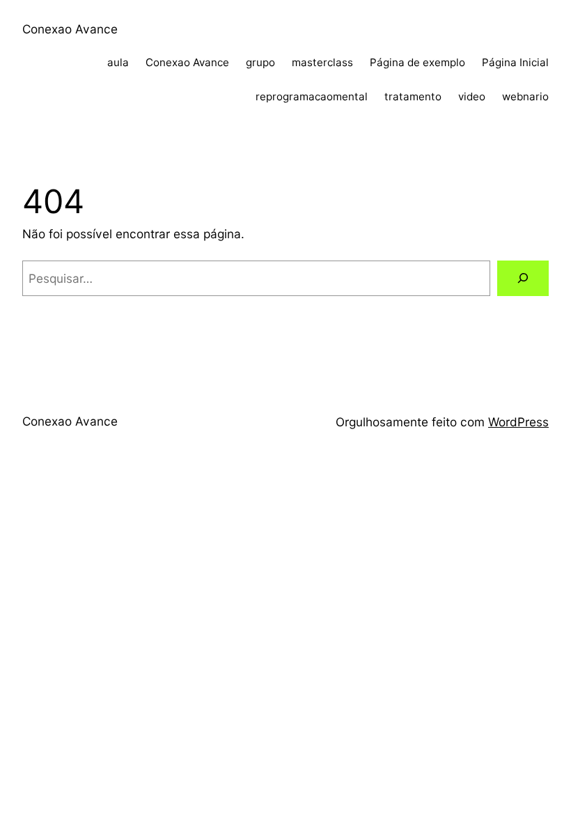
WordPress (518, 421)
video (471, 96)
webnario (525, 96)
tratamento (412, 96)
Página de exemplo (417, 62)
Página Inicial (515, 62)
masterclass (322, 62)
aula (118, 62)
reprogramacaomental (312, 96)
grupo (260, 62)
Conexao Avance (70, 29)
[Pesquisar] (523, 278)
